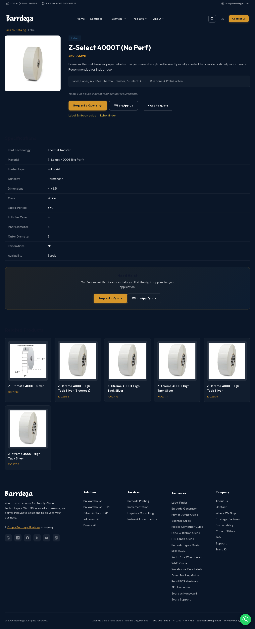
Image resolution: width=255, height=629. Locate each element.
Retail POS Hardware (185, 581)
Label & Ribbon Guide (186, 533)
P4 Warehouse (92, 501)
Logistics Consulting (141, 513)
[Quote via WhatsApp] (245, 619)
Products (138, 19)
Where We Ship (226, 513)
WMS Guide (179, 563)
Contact (221, 507)
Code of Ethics (225, 531)
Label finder (108, 115)
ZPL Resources (181, 587)
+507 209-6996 (160, 620)
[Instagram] (56, 537)
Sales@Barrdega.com (209, 620)
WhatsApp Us (123, 105)
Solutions (96, 19)
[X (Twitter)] (37, 537)
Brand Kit (222, 549)
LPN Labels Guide (183, 539)
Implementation (138, 507)
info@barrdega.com (237, 3)
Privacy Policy (232, 620)
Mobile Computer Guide (187, 526)
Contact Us (238, 18)
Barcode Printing (138, 501)
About (157, 19)
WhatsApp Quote (144, 298)
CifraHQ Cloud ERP (95, 513)
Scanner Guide (181, 521)
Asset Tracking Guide (185, 575)
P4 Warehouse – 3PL (96, 507)
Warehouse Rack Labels (187, 569)
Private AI (89, 525)
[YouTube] (46, 537)
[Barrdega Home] (19, 19)
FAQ (218, 537)
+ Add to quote (158, 105)
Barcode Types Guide (186, 545)
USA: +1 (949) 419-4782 (24, 3)
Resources (179, 493)
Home (81, 19)
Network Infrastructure (142, 519)
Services (117, 19)
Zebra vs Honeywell (184, 593)
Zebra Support (181, 599)
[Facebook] (27, 537)
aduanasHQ (91, 519)
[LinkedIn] (18, 537)
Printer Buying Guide (185, 515)
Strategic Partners (228, 519)
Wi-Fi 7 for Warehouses (187, 557)
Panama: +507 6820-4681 (61, 3)
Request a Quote (85, 105)
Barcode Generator (184, 508)
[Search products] (212, 19)
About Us (222, 501)
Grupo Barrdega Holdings (23, 527)
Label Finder (179, 502)
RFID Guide (179, 551)
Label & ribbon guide (82, 115)
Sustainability (224, 525)
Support (221, 543)
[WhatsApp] (8, 537)
